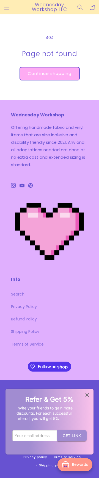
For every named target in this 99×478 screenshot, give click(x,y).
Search (17, 294)
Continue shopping (50, 73)
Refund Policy (24, 319)
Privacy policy (35, 457)
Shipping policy (52, 465)
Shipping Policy (25, 331)
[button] (7, 7)
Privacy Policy (24, 306)
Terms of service (66, 457)
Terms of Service (27, 344)
